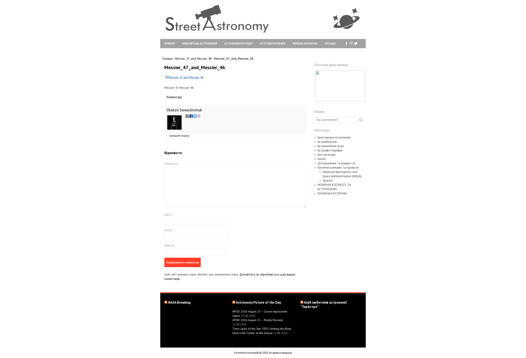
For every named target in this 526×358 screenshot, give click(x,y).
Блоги (321, 159)
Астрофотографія (272, 43)
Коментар (171, 164)
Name (169, 215)
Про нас (330, 43)
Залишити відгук (179, 135)
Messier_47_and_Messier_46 (194, 67)
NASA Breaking (179, 302)
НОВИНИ (169, 43)
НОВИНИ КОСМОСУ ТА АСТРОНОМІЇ (334, 187)
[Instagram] (351, 43)
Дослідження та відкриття (336, 163)
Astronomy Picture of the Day (258, 302)
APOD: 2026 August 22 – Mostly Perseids (257, 320)
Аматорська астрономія (199, 43)
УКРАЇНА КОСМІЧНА (305, 43)
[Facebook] (346, 43)
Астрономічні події (238, 43)
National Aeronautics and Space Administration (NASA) (342, 174)
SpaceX (328, 180)
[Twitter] (356, 43)
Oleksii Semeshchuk (184, 110)
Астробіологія (327, 142)
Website (169, 245)
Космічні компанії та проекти (337, 167)
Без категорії (326, 154)
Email (168, 230)
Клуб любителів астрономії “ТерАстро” (323, 304)
